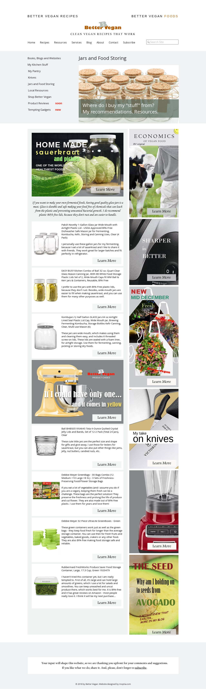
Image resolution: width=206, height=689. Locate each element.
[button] (129, 42)
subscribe (140, 668)
